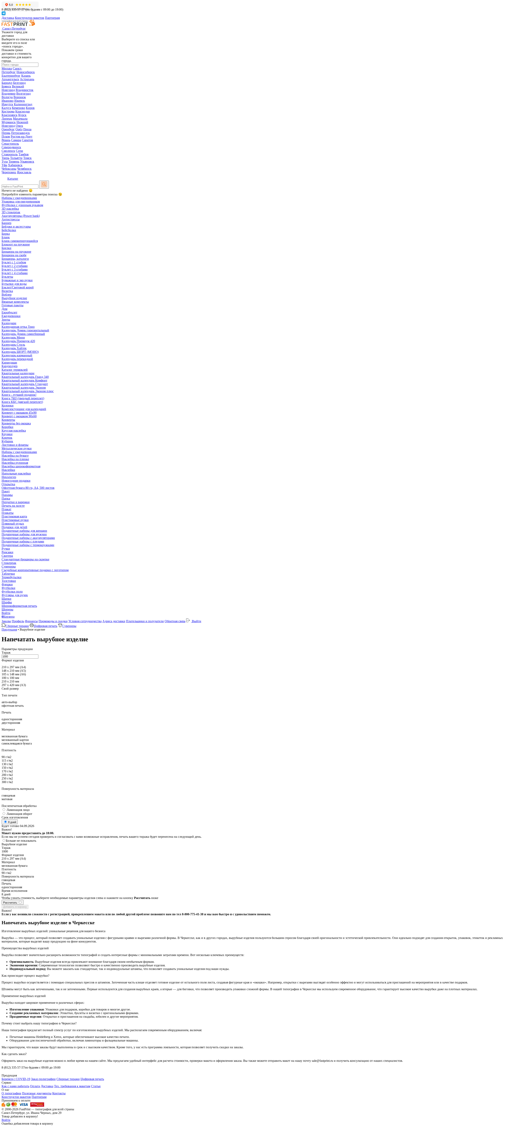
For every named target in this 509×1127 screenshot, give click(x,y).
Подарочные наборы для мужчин (24, 534)
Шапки (6, 598)
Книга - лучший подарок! (19, 394)
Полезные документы (36, 1093)
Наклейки (8, 470)
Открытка (8, 484)
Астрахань (27, 79)
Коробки (7, 427)
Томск (27, 158)
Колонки (8, 405)
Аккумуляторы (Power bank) (21, 215)
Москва (7, 68)
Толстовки (9, 580)
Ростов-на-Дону (21, 136)
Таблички (8, 573)
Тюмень (14, 161)
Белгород (19, 82)
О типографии (11, 1093)
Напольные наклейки (16, 473)
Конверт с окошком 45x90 (19, 412)
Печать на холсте (13, 505)
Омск (19, 125)
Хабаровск (15, 165)
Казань (26, 75)
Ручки (6, 548)
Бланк (6, 237)
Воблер (7, 294)
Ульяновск (27, 161)
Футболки (8, 588)
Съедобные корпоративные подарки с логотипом (35, 570)
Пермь (6, 133)
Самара (16, 140)
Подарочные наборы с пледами (23, 541)
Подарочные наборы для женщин (24, 530)
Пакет (6, 491)
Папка (6, 498)
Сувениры (9, 566)
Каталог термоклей (15, 369)
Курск (22, 115)
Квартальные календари (18, 373)
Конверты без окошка (16, 423)
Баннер (6, 223)
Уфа (4, 165)
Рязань (6, 140)
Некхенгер (9, 477)
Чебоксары (9, 168)
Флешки (7, 584)
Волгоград (23, 93)
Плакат (6, 509)
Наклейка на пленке (15, 459)
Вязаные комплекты (15, 301)
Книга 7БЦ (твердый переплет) (23, 398)
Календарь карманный (17, 355)
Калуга (6, 108)
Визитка (7, 291)
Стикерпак (9, 563)
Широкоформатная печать (19, 606)
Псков (6, 136)
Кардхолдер (9, 366)
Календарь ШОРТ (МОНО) (20, 351)
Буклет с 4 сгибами (15, 273)
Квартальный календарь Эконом (24, 387)
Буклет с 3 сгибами (15, 269)
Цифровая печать (45, 626)
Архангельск (10, 79)
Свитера (7, 555)
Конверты (8, 419)
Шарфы (7, 602)
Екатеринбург (11, 75)
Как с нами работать (15, 1086)
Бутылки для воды (14, 283)
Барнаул (7, 82)
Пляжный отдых (13, 523)
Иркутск (7, 104)
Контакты (59, 1093)
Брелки (6, 248)
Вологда (7, 97)
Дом (4, 309)
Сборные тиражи (17, 626)
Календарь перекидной (17, 359)
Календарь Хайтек (14, 348)
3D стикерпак (11, 212)
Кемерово (18, 108)
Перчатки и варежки (16, 502)
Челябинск (24, 168)
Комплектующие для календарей (24, 409)
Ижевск (19, 100)
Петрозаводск (20, 133)
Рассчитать (10, 902)
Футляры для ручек (15, 595)
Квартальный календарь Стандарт (25, 384)
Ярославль (24, 172)
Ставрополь (10, 154)
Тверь (5, 158)
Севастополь (10, 143)
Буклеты (7, 276)
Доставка (8, 17)
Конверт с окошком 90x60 (19, 416)
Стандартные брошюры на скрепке (25, 559)
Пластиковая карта (14, 516)
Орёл (19, 129)
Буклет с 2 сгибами (15, 266)
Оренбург (8, 129)
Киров (30, 108)
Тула (5, 161)
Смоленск (8, 150)
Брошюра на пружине (16, 251)
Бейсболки (9, 230)
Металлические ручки (17, 448)
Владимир (9, 93)
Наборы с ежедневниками (19, 198)
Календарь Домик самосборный (23, 334)
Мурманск (9, 122)
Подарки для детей (14, 527)
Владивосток (24, 90)
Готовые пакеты (12, 305)
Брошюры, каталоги (15, 258)
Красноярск (9, 115)
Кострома (8, 111)
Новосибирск (26, 72)
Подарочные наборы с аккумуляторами (28, 538)
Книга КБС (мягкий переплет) (22, 402)
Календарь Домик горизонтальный (25, 330)
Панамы (7, 495)
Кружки (7, 434)
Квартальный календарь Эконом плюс (28, 391)
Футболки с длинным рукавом (22, 205)
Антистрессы (11, 219)
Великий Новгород (13, 88)
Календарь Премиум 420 (18, 341)
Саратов (27, 140)
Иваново (8, 100)
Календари (9, 323)
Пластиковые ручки (15, 520)
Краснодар (22, 111)
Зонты (6, 319)
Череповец (9, 172)
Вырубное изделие (14, 298)
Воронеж (20, 97)
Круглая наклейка (14, 430)
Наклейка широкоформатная (21, 466)
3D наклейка (10, 208)
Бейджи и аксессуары (16, 226)
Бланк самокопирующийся (20, 241)
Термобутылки (11, 577)
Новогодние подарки (16, 480)
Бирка (6, 233)
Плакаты (8, 512)
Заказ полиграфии (43, 1079)
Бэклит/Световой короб (18, 287)
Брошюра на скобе (14, 255)
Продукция (9, 629)
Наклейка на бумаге (15, 455)
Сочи (19, 150)
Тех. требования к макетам (72, 1086)
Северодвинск (11, 147)
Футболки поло (12, 591)
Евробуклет (9, 312)
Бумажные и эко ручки (17, 280)
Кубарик (7, 441)
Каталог (12, 178)
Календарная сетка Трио (18, 326)
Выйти (196, 621)
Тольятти (16, 158)
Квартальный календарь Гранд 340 (25, 377)
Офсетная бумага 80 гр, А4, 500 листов (28, 487)
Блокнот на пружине (16, 244)
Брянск (6, 86)
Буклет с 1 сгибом (14, 262)
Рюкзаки (7, 552)
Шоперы (7, 609)
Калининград (23, 104)
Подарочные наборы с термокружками (28, 545)
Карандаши (9, 362)
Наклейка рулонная (15, 462)
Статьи (96, 1086)
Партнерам (52, 17)
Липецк (7, 118)
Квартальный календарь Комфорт (24, 380)
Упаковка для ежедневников (21, 201)
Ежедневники (11, 316)
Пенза (27, 129)
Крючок (7, 437)
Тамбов (23, 154)
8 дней (11, 822)
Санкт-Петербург (12, 70)
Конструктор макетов (29, 17)
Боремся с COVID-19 (16, 1079)
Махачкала (20, 118)
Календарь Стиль (13, 344)
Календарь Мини (13, 337)
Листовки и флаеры (15, 445)
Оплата (35, 1086)
